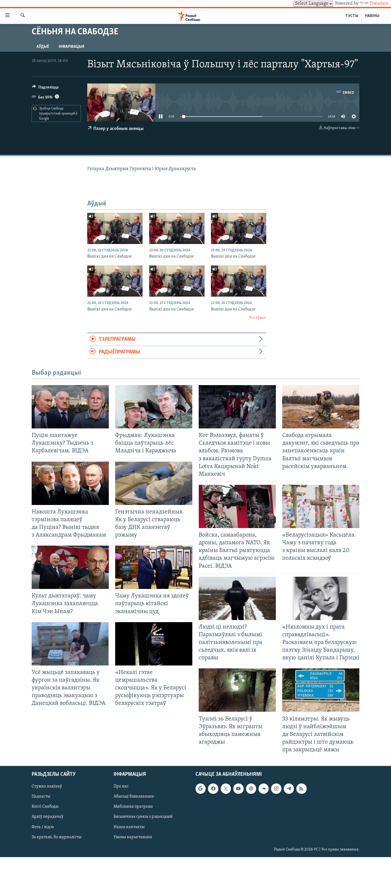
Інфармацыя (71, 47)
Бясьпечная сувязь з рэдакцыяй (143, 817)
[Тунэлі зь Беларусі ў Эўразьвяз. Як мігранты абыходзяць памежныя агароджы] (237, 690)
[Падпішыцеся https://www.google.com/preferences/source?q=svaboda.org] (201, 789)
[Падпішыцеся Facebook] (213, 789)
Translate (379, 3)
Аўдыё (42, 47)
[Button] (45, 88)
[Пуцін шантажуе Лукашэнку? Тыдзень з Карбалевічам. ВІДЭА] (70, 406)
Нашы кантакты (129, 827)
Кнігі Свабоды (45, 807)
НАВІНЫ (372, 16)
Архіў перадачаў (47, 817)
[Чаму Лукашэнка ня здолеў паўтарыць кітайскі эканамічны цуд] (153, 567)
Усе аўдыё (257, 318)
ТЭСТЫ (352, 16)
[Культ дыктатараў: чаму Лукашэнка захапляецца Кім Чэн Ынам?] (70, 567)
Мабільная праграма (133, 807)
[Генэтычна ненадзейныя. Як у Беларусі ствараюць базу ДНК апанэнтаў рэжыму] (153, 483)
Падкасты (41, 797)
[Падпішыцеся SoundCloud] (264, 789)
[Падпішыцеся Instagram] (276, 789)
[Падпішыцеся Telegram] (289, 789)
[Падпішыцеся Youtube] (238, 789)
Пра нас (121, 787)
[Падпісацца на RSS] (301, 789)
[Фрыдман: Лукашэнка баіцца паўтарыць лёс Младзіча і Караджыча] (153, 406)
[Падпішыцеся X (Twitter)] (226, 789)
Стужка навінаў (47, 787)
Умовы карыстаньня (133, 837)
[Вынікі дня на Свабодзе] (115, 228)
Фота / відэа (43, 827)
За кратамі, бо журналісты (56, 837)
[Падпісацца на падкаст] (251, 789)
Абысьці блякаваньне (134, 797)
